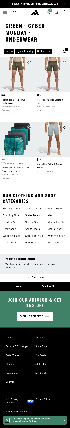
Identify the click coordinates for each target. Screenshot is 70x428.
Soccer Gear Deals (32, 222)
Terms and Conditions (17, 411)
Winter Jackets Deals (11, 236)
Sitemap (10, 382)
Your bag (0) (48, 286)
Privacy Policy (42, 399)
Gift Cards (40, 355)
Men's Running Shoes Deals (57, 209)
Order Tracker (13, 355)
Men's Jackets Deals (56, 222)
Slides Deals (32, 215)
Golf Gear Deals (34, 236)
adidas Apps (41, 364)
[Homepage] (35, 14)
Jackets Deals (33, 208)
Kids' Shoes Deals (54, 243)
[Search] (56, 12)
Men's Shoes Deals (55, 229)
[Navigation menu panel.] (5, 12)
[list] (29, 51)
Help (8, 337)
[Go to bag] (64, 12)
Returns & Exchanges (17, 346)
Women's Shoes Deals (57, 236)
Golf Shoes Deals (31, 243)
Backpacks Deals (9, 229)
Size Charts (41, 373)
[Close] (7, 420)
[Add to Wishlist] (29, 63)
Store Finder (41, 346)
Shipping (10, 364)
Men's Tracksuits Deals (54, 216)
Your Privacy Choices (12, 401)
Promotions (12, 373)
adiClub (39, 337)
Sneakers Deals (12, 208)
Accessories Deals (10, 243)
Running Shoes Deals (12, 216)
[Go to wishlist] (14, 12)
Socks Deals (32, 229)
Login (18, 286)
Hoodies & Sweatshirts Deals (10, 222)
